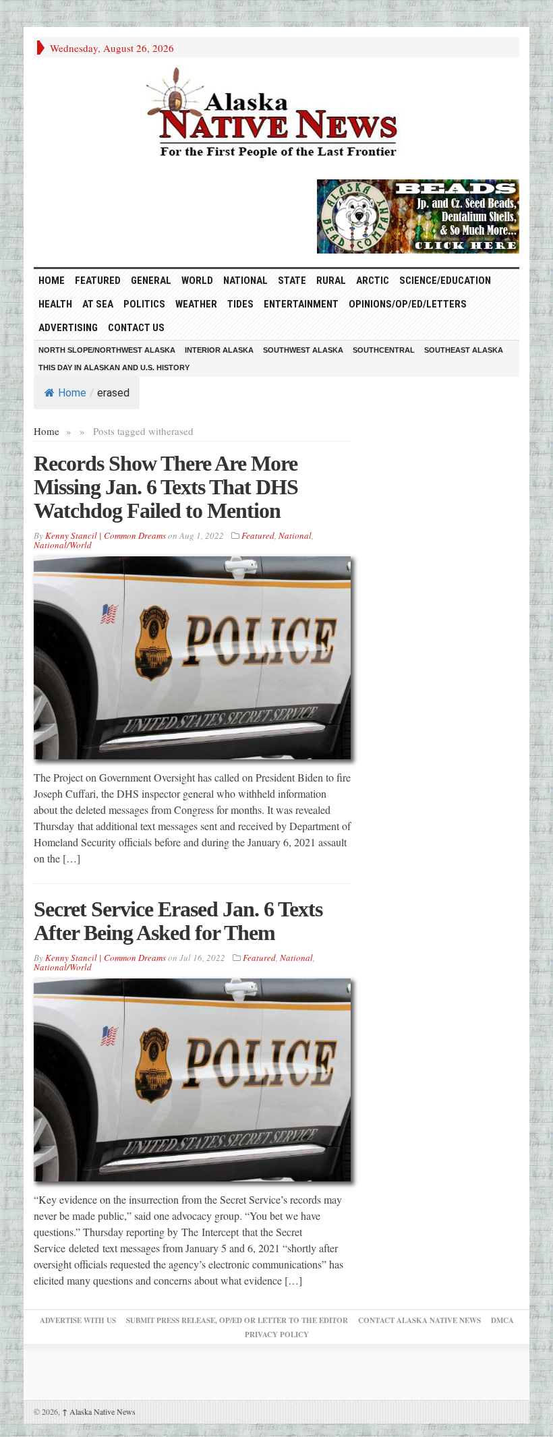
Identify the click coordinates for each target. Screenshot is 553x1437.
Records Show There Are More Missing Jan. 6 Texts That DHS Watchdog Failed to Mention (166, 487)
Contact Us (136, 328)
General (151, 280)
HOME (51, 280)
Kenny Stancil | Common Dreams (105, 535)
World (197, 280)
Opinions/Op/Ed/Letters (408, 304)
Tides (240, 304)
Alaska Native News (99, 1411)
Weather (196, 304)
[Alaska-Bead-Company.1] (418, 214)
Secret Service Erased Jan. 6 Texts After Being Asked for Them (178, 921)
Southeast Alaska (463, 350)
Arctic (372, 280)
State (292, 280)
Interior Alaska (219, 350)
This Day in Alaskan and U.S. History (114, 367)
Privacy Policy (277, 1334)
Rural (331, 280)
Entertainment (301, 304)
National (245, 280)
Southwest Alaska (303, 350)
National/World (63, 545)
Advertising (68, 328)
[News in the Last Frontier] (276, 114)
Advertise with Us (78, 1320)
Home (72, 392)
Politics (144, 304)
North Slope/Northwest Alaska (106, 350)
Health (55, 304)
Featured (98, 280)
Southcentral (384, 350)
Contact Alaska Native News (419, 1320)
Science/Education (445, 280)
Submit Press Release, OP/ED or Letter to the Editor (237, 1320)
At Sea (97, 304)
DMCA (502, 1320)
